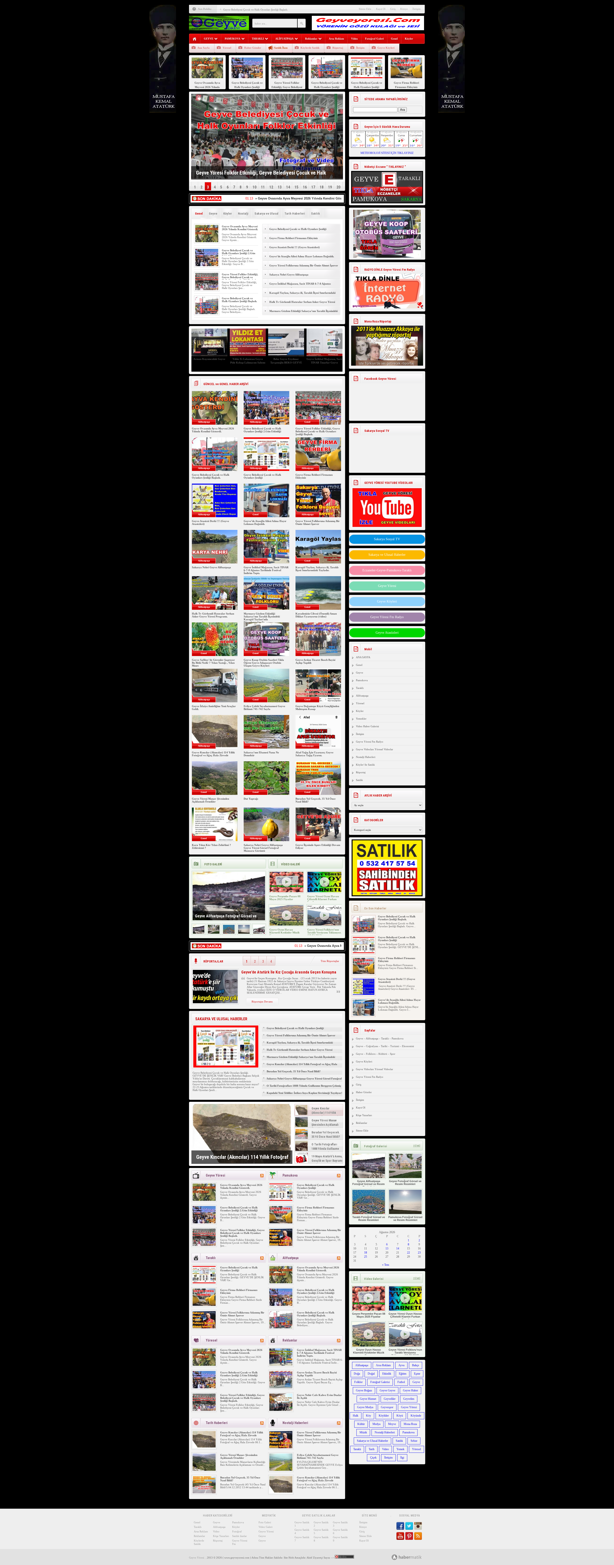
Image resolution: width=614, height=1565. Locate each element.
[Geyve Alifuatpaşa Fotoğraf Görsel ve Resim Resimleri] (198, 932)
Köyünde (416, 1415)
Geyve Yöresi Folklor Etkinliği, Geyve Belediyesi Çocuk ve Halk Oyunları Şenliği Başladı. (240, 277)
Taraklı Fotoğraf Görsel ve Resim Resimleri (368, 1218)
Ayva (401, 1365)
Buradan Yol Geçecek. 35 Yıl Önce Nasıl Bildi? (294, 1071)
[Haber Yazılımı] (412, 1557)
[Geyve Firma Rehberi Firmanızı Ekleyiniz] (280, 1222)
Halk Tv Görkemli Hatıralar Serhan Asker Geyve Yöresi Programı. (302, 304)
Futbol (401, 1382)
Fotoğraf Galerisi (380, 1382)
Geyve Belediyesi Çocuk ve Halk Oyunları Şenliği (251, 9)
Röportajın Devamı (262, 1001)
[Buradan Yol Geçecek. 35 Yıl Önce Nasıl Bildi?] (204, 1492)
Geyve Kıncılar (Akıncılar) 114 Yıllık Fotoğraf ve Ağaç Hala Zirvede (213, 754)
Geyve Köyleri (386, 47)
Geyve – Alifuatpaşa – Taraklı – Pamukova (379, 1038)
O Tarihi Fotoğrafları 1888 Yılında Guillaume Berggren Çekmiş (304, 1085)
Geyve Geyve (387, 1390)
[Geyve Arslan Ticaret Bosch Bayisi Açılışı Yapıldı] (280, 1387)
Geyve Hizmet (368, 1399)
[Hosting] (394, 1557)
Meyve (392, 1424)
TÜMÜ (416, 1145)
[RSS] (262, 1175)
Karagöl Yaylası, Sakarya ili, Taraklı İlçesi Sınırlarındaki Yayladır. (302, 295)
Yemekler (361, 718)
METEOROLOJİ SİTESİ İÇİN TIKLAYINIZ (386, 153)
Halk (355, 1415)
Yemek (400, 1449)
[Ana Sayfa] (195, 39)
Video (354, 38)
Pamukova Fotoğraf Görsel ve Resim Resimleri (405, 1218)
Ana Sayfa (203, 47)
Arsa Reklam (336, 38)
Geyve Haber (410, 1390)
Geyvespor (387, 1407)
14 (288, 187)
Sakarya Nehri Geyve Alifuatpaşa (288, 274)
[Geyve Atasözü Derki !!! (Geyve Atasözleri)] (363, 973)
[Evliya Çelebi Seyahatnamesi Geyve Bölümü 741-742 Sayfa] (280, 1469)
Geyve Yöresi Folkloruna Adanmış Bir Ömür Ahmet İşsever (304, 265)
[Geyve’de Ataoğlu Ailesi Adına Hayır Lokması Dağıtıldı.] (363, 994)
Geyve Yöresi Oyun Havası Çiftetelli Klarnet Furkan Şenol (323, 899)
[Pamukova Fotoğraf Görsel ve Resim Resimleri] (244, 932)
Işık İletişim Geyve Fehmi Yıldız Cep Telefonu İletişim (248, 361)
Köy (368, 1415)
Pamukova (362, 680)
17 (313, 187)
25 (365, 1256)
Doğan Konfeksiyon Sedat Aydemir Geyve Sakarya (324, 361)
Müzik (363, 1432)
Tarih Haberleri (294, 213)
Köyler (409, 38)
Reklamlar (311, 38)
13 (280, 187)
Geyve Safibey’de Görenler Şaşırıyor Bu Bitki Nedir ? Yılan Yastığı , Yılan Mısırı (213, 662)
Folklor (358, 1382)
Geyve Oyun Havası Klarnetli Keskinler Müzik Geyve (284, 932)
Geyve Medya (365, 1407)
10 (254, 187)
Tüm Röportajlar (330, 961)
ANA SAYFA (363, 657)
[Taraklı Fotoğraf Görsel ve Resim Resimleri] (229, 932)
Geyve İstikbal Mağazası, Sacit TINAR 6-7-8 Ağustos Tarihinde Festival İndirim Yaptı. (300, 286)
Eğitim (402, 1373)
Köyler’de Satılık (365, 764)
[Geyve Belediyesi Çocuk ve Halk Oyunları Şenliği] (280, 1200)
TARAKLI (258, 38)
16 (305, 187)
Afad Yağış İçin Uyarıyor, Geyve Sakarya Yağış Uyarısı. (314, 754)
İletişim (417, 8)
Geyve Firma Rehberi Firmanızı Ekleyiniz (293, 238)
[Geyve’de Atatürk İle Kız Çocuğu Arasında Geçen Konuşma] (215, 1002)
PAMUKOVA (232, 38)
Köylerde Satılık (310, 47)
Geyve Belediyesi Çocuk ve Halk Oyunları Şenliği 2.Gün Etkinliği (238, 253)
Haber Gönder (252, 47)
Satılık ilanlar (239, 1536)
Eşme (417, 1373)
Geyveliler (390, 1399)
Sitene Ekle (365, 8)
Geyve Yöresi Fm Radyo (387, 617)
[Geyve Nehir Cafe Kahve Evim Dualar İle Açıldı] (280, 1410)
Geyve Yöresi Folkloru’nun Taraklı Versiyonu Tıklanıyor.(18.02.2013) (324, 932)
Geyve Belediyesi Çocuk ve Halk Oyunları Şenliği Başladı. (239, 300)
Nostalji (243, 213)
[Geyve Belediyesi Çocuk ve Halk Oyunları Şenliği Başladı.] (206, 313)
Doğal (371, 1373)
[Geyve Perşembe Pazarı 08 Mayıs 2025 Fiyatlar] (286, 891)
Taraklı (360, 687)
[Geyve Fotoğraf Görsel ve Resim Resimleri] (213, 932)
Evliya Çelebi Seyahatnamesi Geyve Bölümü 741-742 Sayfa (264, 707)
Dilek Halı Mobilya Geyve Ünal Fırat (286, 361)
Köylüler (384, 1415)
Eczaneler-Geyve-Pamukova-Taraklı (387, 570)
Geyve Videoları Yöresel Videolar (374, 749)
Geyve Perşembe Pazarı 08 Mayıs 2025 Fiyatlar (285, 898)
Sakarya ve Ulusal (266, 213)
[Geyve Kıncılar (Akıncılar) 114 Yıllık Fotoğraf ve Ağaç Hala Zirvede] (241, 1134)
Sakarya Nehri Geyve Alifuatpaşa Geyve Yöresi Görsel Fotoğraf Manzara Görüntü (263, 848)
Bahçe (415, 1365)
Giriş (393, 8)
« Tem (385, 1264)
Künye (404, 8)
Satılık (315, 213)
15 (296, 187)
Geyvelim (408, 1399)
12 (271, 187)
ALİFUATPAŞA (284, 38)
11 (263, 187)
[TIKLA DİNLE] (387, 286)
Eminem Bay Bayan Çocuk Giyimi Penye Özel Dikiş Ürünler (209, 363)
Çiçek (373, 1457)
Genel (394, 38)
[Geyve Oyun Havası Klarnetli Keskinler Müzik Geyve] (286, 924)
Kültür (361, 1424)
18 (322, 187)
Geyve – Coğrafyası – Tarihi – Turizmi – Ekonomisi (385, 1046)
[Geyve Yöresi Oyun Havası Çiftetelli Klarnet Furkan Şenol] (324, 891)
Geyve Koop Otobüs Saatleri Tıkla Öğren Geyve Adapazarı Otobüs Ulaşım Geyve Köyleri (264, 662)
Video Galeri (265, 1526)
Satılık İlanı (281, 47)
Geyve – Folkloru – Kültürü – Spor (375, 1053)
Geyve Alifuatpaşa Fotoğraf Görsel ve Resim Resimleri (368, 1184)
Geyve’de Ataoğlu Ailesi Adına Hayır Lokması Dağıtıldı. (301, 256)
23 (419, 1252)
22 (408, 1252)
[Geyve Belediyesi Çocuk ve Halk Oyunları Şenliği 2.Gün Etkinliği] (206, 265)
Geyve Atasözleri (387, 632)
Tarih (371, 1449)
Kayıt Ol (380, 8)
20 (338, 187)
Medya (376, 1424)
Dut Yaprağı (251, 798)
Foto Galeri (265, 1522)
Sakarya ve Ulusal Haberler (387, 555)
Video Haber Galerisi (367, 726)
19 (330, 187)
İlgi (402, 1457)
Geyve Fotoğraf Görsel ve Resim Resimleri (405, 1182)
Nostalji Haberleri (365, 757)
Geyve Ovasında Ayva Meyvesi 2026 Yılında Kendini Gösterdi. (240, 228)
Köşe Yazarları (364, 1115)
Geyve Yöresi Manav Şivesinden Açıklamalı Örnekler (210, 800)
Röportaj (337, 47)
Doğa (357, 1373)
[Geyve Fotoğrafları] (259, 932)
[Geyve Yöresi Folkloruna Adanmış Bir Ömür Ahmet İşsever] (280, 1245)
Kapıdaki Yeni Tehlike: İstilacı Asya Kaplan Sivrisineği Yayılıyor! (304, 1092)
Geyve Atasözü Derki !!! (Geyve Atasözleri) (294, 247)
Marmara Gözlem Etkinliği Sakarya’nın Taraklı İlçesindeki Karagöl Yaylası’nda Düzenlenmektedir (303, 314)
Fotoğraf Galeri (374, 38)
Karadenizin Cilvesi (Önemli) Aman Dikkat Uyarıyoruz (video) (316, 615)
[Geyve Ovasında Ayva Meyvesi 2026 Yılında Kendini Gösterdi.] (206, 241)
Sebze (414, 1440)
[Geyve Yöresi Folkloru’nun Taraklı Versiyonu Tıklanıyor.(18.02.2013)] (324, 924)
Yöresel (227, 47)
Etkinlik (386, 1373)
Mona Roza (410, 1424)
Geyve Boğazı (364, 1390)
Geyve (213, 213)
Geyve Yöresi (387, 586)
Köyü (399, 1415)
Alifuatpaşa (362, 695)
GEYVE (208, 38)
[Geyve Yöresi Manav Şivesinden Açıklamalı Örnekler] (204, 1469)
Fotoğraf (237, 1531)
